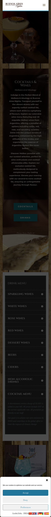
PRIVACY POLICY (30, 513)
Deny (25, 500)
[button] (47, 480)
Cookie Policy (17, 513)
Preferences (26, 507)
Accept (26, 493)
